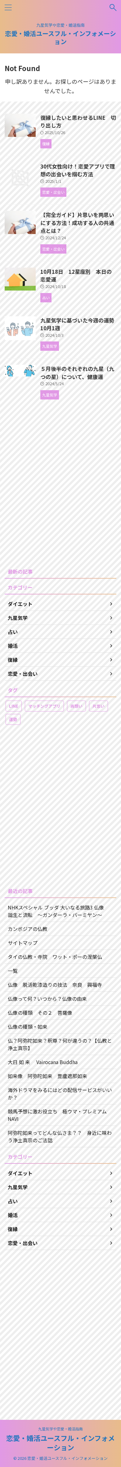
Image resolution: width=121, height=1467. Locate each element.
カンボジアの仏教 (27, 928)
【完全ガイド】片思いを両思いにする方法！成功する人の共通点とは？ (77, 222)
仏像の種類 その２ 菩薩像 (40, 1012)
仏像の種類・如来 (27, 1026)
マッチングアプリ (44, 706)
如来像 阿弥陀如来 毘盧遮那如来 (47, 1076)
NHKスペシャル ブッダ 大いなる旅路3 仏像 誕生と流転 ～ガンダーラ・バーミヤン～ (58, 911)
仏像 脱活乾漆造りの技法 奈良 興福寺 (55, 984)
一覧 (13, 970)
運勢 (13, 719)
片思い (98, 706)
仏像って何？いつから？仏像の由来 (47, 998)
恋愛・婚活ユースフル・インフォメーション (60, 37)
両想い (76, 706)
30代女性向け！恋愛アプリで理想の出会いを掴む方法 (77, 170)
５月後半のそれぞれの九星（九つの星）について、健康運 (77, 373)
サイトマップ (23, 942)
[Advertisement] (60, 492)
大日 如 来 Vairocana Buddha (43, 1062)
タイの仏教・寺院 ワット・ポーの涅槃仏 (55, 956)
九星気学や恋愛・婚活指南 (60, 1428)
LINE (13, 706)
